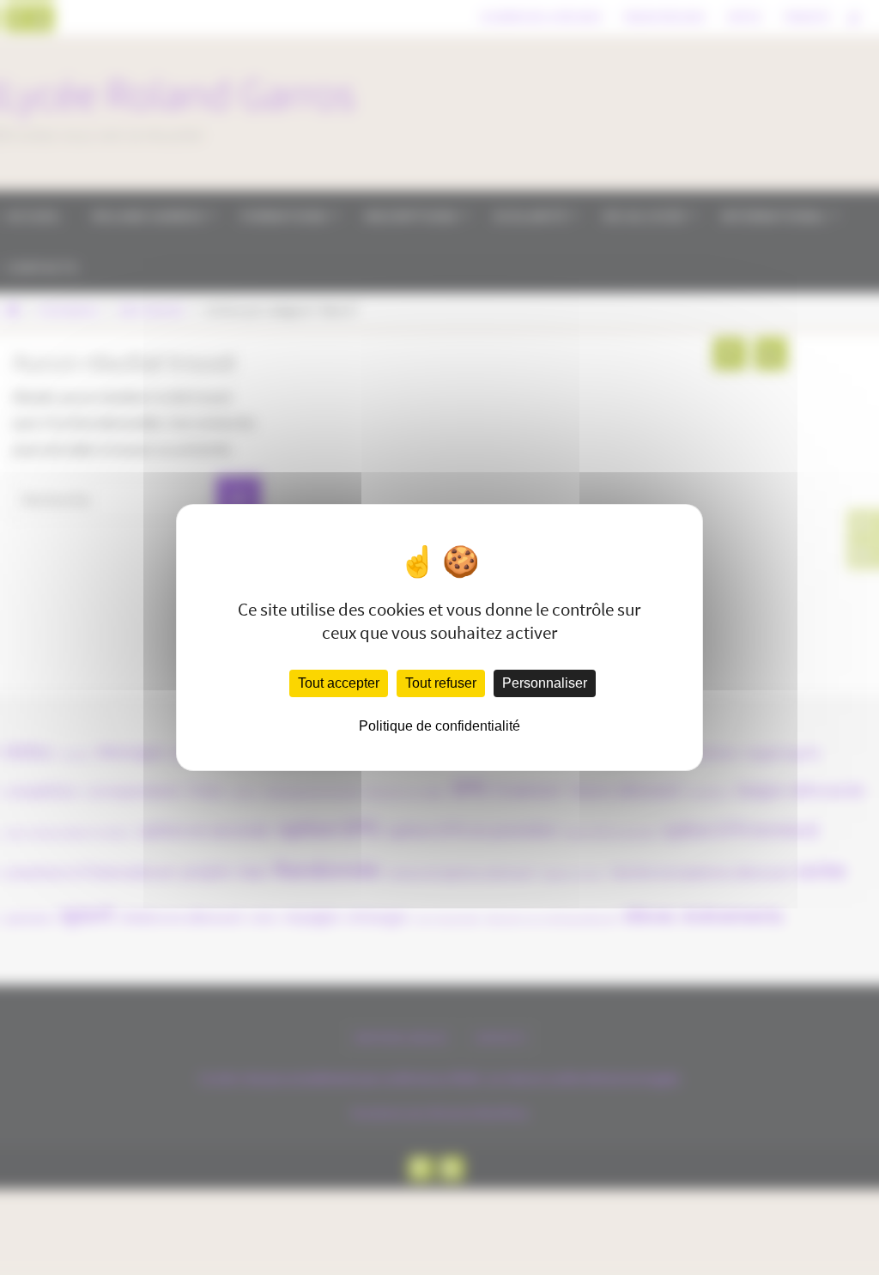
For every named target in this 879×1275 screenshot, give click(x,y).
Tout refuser (440, 683)
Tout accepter (338, 683)
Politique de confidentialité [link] (439, 726)
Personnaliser (544, 683)
